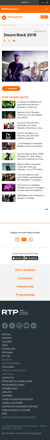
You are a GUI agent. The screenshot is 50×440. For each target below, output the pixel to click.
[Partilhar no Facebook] (4, 40)
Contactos (25, 278)
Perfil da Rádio (25, 270)
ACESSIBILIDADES (10, 388)
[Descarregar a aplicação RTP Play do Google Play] (31, 258)
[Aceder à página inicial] (16, 9)
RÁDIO (5, 345)
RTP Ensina (7, 352)
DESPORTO (7, 338)
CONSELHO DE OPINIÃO (12, 403)
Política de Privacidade (11, 426)
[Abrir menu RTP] (25, 2)
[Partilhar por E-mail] (14, 40)
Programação (25, 295)
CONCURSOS (8, 366)
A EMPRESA (7, 395)
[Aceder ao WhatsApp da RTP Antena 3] (31, 239)
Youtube (26, 326)
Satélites (6, 392)
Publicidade (17, 428)
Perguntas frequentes (14, 370)
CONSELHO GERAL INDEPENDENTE (17, 399)
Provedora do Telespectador (17, 381)
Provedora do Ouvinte (13, 384)
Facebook (5, 326)
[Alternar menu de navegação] (47, 9)
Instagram (19, 326)
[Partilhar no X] (9, 40)
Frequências (25, 286)
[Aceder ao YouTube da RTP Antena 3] (24, 239)
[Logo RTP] (15, 312)
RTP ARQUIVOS (8, 348)
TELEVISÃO (7, 341)
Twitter (12, 326)
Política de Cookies (30, 426)
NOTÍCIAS (6, 334)
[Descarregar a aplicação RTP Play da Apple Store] (18, 258)
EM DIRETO (7, 359)
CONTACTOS (7, 377)
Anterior (12, 88)
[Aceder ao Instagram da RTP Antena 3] (17, 239)
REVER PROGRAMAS (11, 363)
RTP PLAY (6, 356)
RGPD (4, 413)
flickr (34, 326)
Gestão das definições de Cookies (18, 417)
